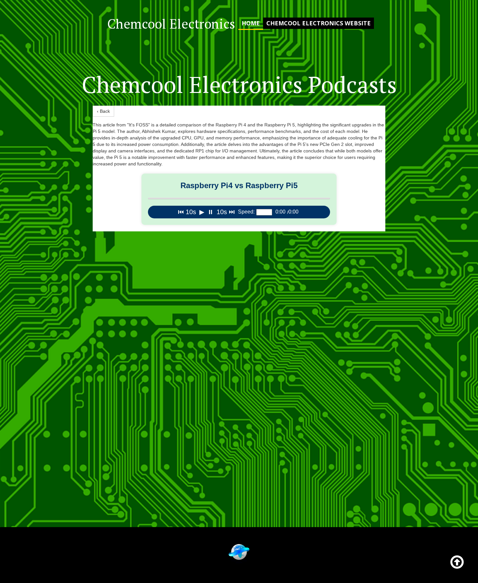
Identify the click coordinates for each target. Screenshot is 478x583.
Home (251, 23)
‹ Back (103, 111)
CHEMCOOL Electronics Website (318, 23)
